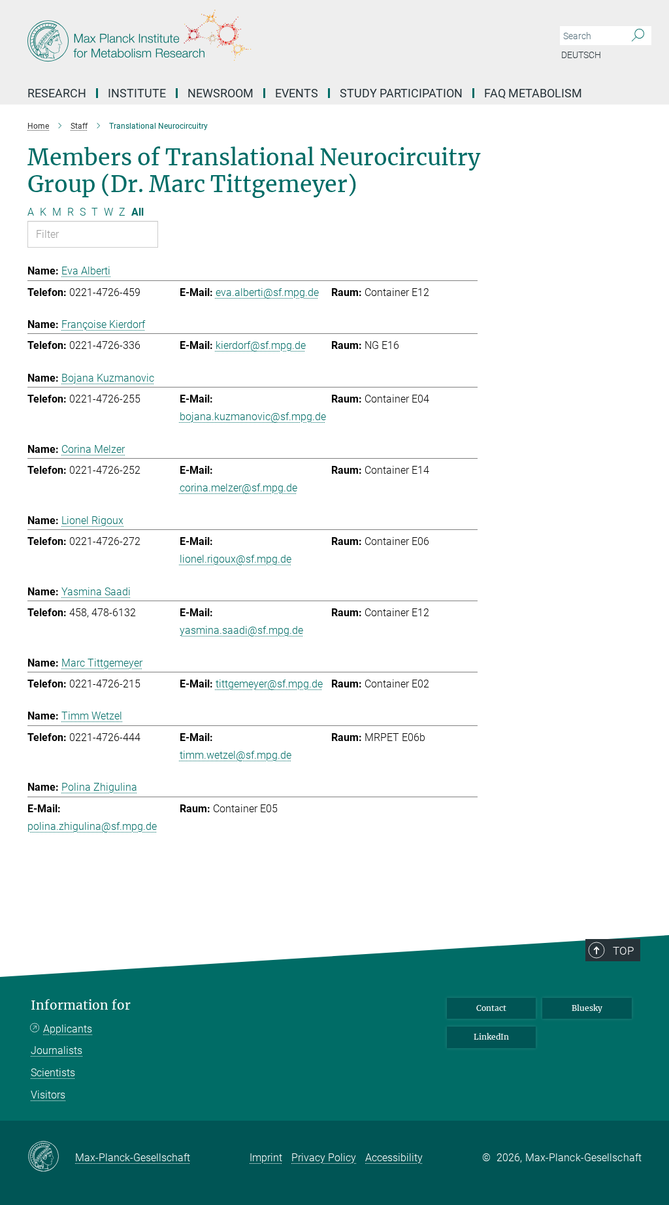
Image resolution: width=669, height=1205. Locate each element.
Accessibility (394, 1157)
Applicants (67, 1029)
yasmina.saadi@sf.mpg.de (241, 630)
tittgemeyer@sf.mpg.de (269, 684)
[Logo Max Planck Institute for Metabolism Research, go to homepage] (272, 39)
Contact (491, 1008)
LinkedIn (491, 1037)
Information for (81, 1005)
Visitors (48, 1095)
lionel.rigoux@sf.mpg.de (235, 559)
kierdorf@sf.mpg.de (261, 345)
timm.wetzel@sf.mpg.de (235, 755)
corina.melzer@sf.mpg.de (238, 488)
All (137, 212)
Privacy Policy (323, 1157)
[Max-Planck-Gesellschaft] (51, 1157)
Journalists (56, 1050)
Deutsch (581, 55)
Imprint (266, 1157)
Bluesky (587, 1008)
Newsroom (220, 93)
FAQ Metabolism (533, 93)
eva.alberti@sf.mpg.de (267, 292)
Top (623, 950)
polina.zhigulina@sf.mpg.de (92, 826)
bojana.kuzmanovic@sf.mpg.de (253, 416)
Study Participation (401, 93)
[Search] (638, 36)
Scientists (53, 1072)
